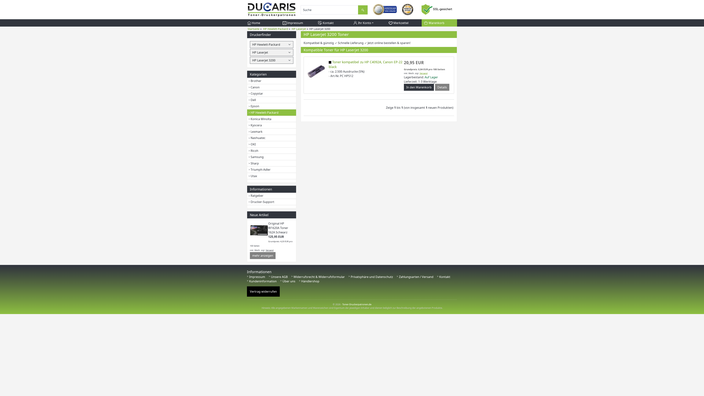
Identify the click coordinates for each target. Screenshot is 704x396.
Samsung (257, 157)
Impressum (294, 23)
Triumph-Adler (261, 170)
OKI (253, 144)
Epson (255, 106)
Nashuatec (258, 138)
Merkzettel (400, 23)
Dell (253, 100)
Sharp (255, 163)
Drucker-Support (262, 202)
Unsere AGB (279, 277)
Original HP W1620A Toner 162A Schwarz (278, 227)
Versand (270, 250)
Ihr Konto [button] (364, 23)
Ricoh (254, 151)
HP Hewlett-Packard (264, 113)
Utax (254, 176)
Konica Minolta (261, 119)
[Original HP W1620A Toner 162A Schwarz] (259, 230)
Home (255, 23)
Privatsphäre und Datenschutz (372, 277)
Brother (256, 81)
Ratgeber (257, 196)
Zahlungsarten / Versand (416, 277)
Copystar (257, 93)
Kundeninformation (263, 281)
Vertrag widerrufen (263, 291)
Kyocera (256, 125)
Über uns (289, 281)
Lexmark (257, 132)
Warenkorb (436, 23)
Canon (255, 87)
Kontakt (328, 23)
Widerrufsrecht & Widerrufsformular (319, 277)
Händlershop (310, 281)
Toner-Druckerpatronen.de (356, 304)
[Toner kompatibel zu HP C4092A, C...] (316, 71)
